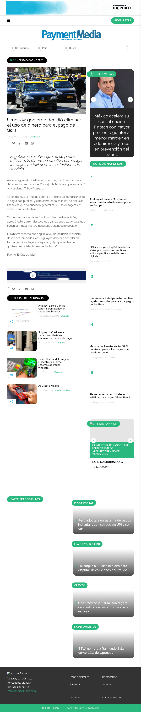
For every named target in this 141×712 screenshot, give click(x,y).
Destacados (26, 60)
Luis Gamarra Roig (107, 462)
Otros (40, 60)
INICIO (13, 60)
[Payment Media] (71, 31)
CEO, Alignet (100, 466)
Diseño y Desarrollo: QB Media (82, 708)
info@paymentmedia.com (21, 691)
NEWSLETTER (122, 20)
